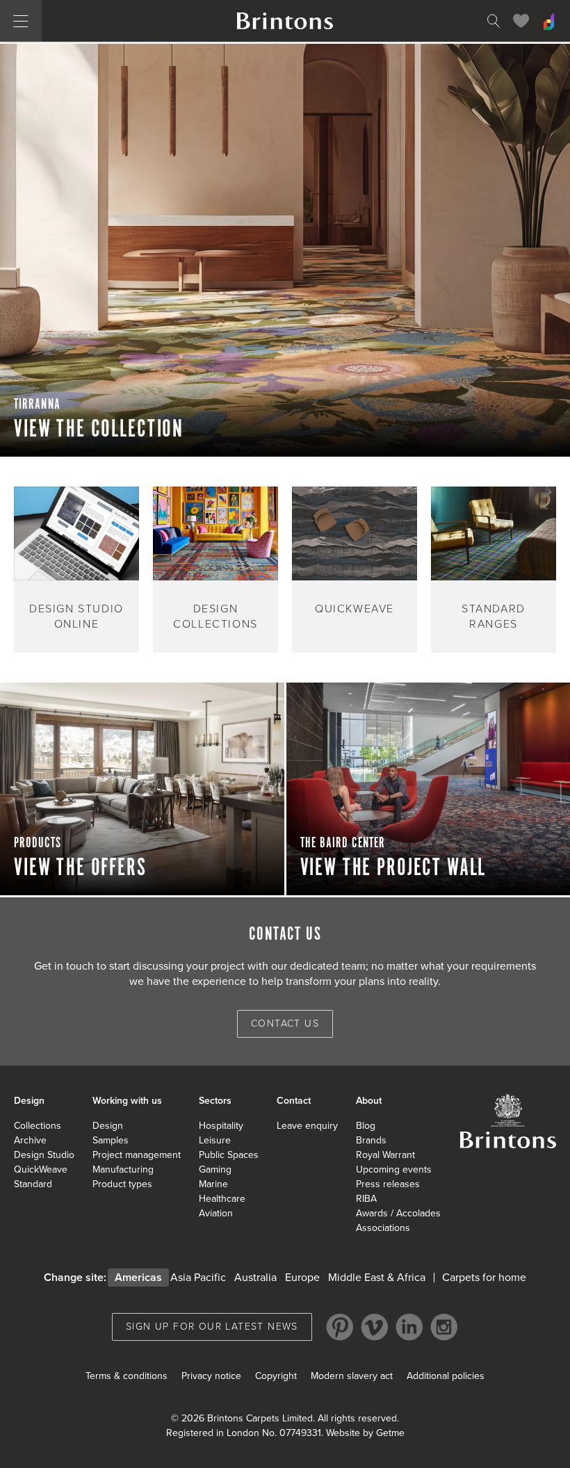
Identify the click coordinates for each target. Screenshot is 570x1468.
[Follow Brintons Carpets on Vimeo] (375, 1327)
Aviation (216, 1213)
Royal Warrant (385, 1155)
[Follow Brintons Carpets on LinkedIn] (409, 1327)
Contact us (285, 1023)
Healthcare (222, 1199)
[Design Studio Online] (549, 21)
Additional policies (445, 1376)
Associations (383, 1228)
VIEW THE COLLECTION (99, 429)
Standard (33, 1184)
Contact (294, 1101)
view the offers (80, 868)
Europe (302, 1277)
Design (29, 1101)
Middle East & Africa (376, 1277)
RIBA (366, 1199)
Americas (138, 1277)
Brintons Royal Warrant (507, 1120)
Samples (110, 1140)
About (369, 1101)
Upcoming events (394, 1169)
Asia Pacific (198, 1277)
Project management (136, 1155)
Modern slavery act (352, 1376)
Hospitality (221, 1126)
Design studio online (76, 616)
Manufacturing (123, 1169)
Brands (371, 1140)
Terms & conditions (127, 1376)
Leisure (215, 1140)
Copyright (276, 1376)
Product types (122, 1184)
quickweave (354, 609)
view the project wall (393, 868)
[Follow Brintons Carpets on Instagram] (444, 1327)
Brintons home (285, 21)
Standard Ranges (494, 616)
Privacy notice (211, 1376)
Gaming (215, 1169)
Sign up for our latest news (212, 1326)
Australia (255, 1277)
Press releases (388, 1184)
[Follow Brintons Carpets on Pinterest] (340, 1327)
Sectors (215, 1101)
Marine (213, 1184)
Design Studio (44, 1155)
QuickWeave (40, 1169)
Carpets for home (484, 1277)
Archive (30, 1140)
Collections (37, 1126)
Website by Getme (365, 1433)
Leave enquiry (307, 1126)
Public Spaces (229, 1155)
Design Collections (215, 616)
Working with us (127, 1101)
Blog (365, 1126)
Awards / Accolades (398, 1213)
